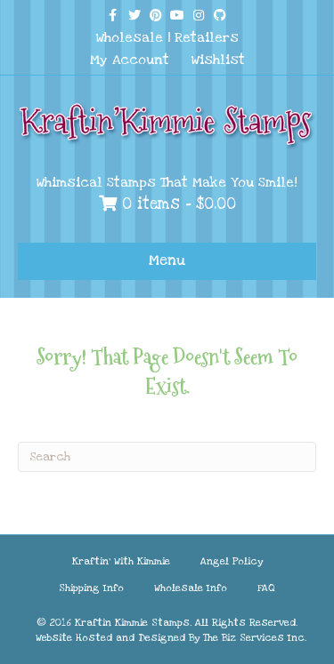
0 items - (176, 204)
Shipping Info (91, 588)
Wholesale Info (190, 588)
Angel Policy (231, 561)
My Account (129, 59)
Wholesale (129, 37)
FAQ (266, 588)
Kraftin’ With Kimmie (121, 561)
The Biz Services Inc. (254, 637)
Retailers (207, 37)
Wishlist (218, 59)
